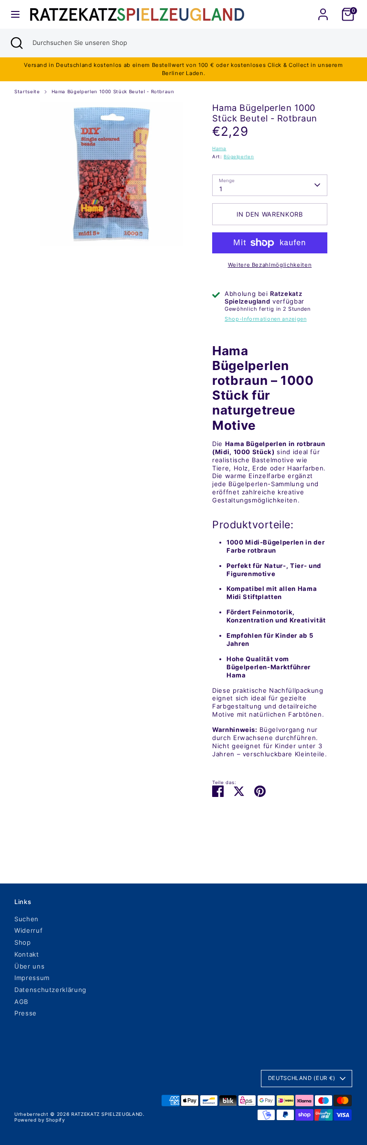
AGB (21, 1001)
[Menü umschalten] (15, 14)
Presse (25, 1013)
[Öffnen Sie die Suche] (16, 43)
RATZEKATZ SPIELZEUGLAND (107, 1114)
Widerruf (28, 930)
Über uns (29, 966)
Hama (219, 148)
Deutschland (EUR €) (301, 1078)
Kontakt (26, 954)
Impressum (32, 977)
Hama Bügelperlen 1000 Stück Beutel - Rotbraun (113, 91)
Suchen (26, 919)
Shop (22, 942)
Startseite (27, 91)
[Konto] (323, 8)
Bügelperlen (239, 156)
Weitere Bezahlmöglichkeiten (270, 265)
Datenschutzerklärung (50, 989)
